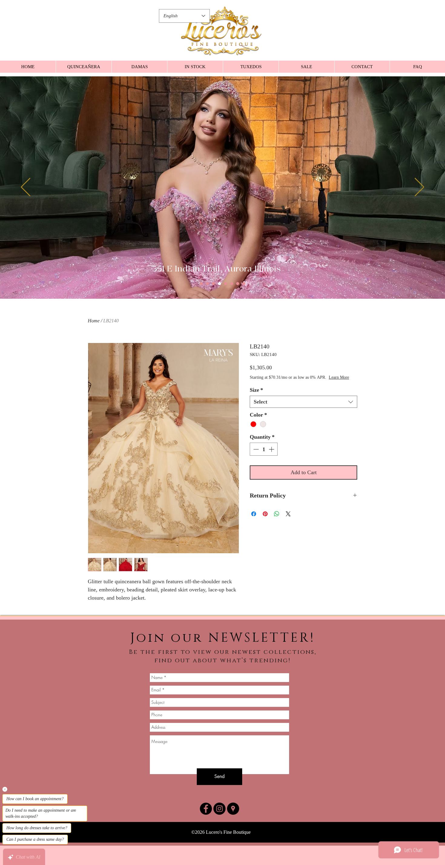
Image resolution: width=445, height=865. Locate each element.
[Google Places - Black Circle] (233, 809)
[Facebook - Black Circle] (206, 809)
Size (256, 396)
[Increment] (272, 455)
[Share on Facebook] (253, 520)
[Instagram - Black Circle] (219, 809)
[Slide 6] (231, 283)
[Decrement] (255, 455)
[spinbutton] (263, 455)
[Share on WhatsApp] (276, 520)
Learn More (293, 383)
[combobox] (303, 408)
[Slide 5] (225, 283)
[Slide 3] (213, 283)
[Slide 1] (201, 283)
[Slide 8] (243, 283)
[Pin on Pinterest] (265, 520)
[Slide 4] (219, 283)
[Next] (419, 187)
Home (94, 320)
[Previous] (25, 187)
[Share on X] (288, 520)
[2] (207, 283)
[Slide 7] (237, 283)
